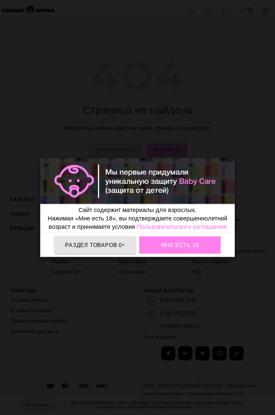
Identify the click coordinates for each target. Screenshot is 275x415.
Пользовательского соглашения (182, 226)
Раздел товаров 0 (95, 245)
